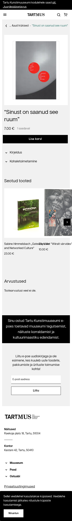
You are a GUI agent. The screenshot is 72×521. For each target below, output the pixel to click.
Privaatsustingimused (19, 486)
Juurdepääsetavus (15, 6)
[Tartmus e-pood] (36, 14)
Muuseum (16, 463)
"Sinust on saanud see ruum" (50, 25)
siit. (54, 2)
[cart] (65, 14)
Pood (13, 469)
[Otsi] (58, 14)
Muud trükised (19, 25)
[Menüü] (5, 14)
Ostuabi (15, 476)
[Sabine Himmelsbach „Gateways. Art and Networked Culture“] (29, 213)
